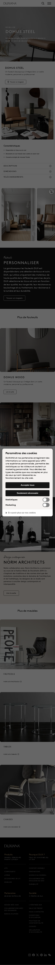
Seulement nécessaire (27, 493)
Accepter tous (27, 485)
